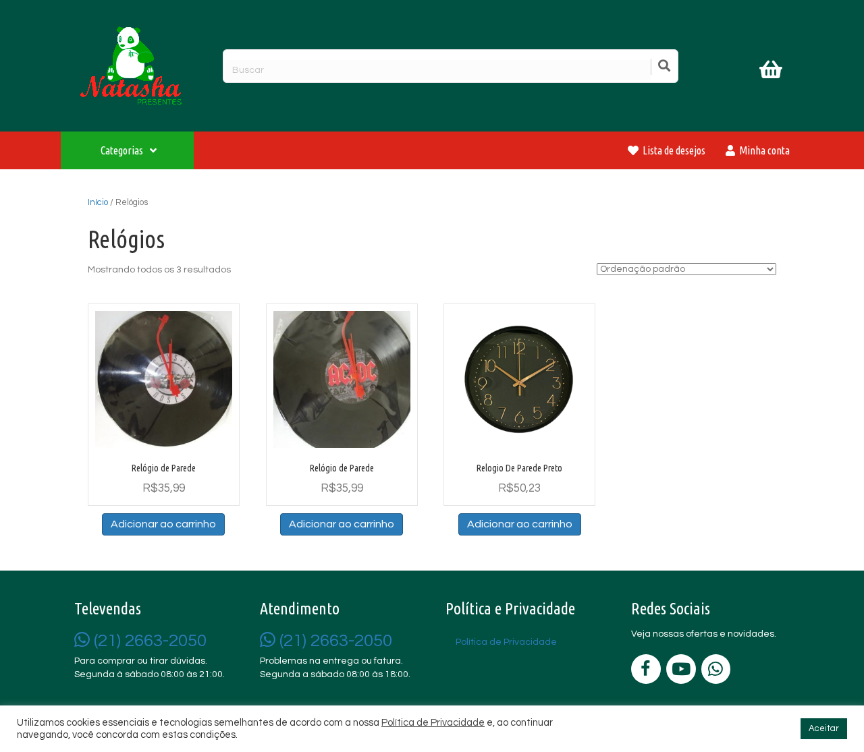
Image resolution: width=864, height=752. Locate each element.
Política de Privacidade (433, 723)
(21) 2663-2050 (148, 640)
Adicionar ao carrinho (163, 524)
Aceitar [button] (824, 728)
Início (98, 202)
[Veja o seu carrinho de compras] (772, 72)
